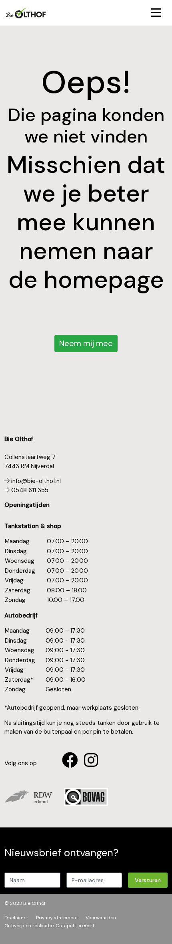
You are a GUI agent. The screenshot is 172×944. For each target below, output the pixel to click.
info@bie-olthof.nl (35, 481)
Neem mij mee (86, 343)
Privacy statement (57, 917)
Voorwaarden (101, 917)
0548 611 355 (29, 490)
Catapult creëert (75, 925)
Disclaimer (16, 917)
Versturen (148, 880)
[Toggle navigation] (156, 13)
